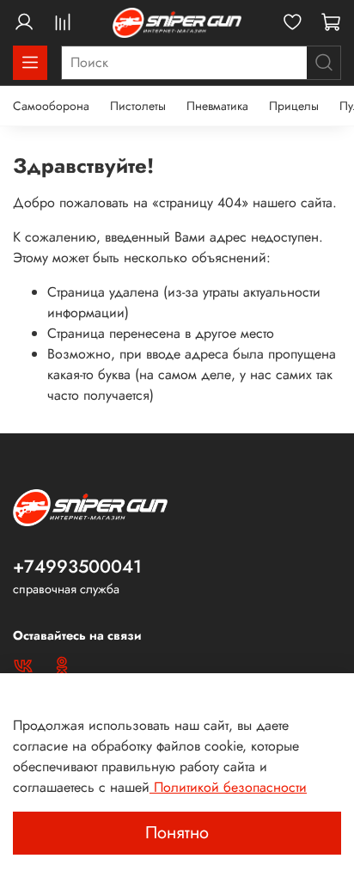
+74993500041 (77, 566)
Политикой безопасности (228, 787)
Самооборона (51, 105)
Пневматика (217, 105)
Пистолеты (138, 105)
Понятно (177, 832)
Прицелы (294, 105)
